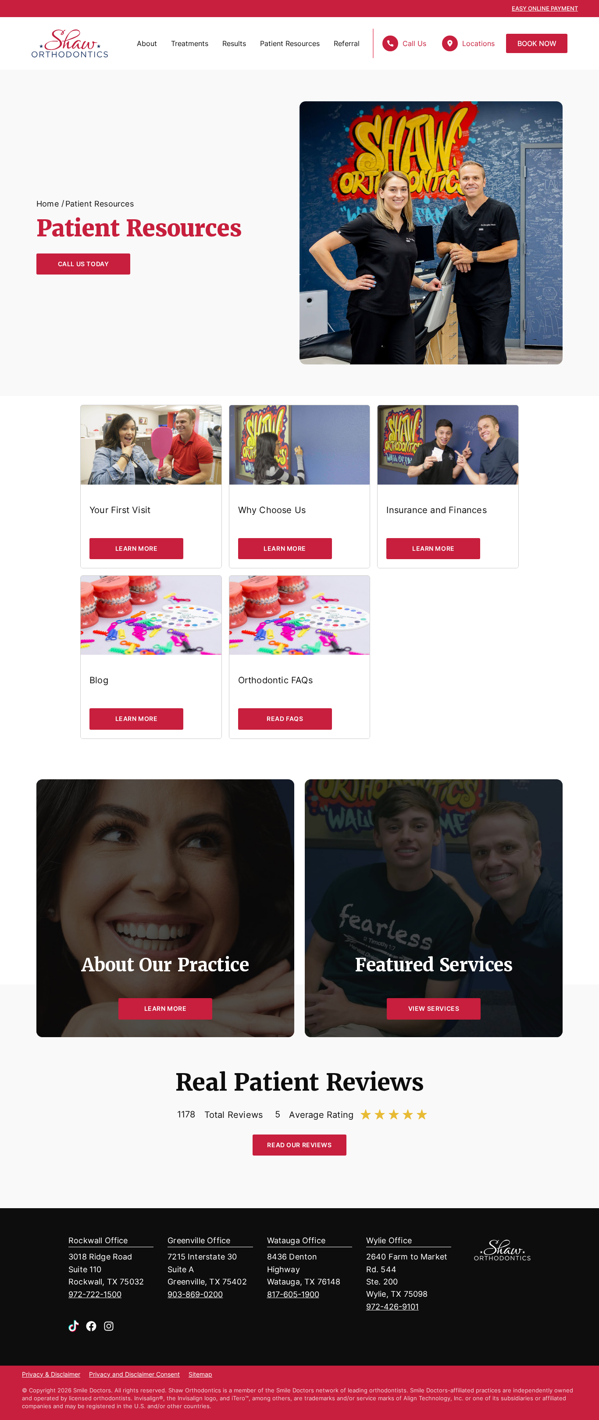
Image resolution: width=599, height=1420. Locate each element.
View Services (434, 1008)
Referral (347, 43)
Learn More (136, 548)
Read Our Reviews (299, 1144)
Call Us (414, 43)
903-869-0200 (195, 1294)
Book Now (536, 43)
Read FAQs (285, 718)
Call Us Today (83, 263)
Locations (478, 43)
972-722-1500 (94, 1294)
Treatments (189, 43)
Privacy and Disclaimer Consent (134, 1375)
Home (47, 203)
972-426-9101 (392, 1306)
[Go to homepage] (58, 43)
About (147, 43)
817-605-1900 (293, 1294)
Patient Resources (290, 43)
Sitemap (200, 1375)
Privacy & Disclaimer (51, 1375)
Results (234, 43)
